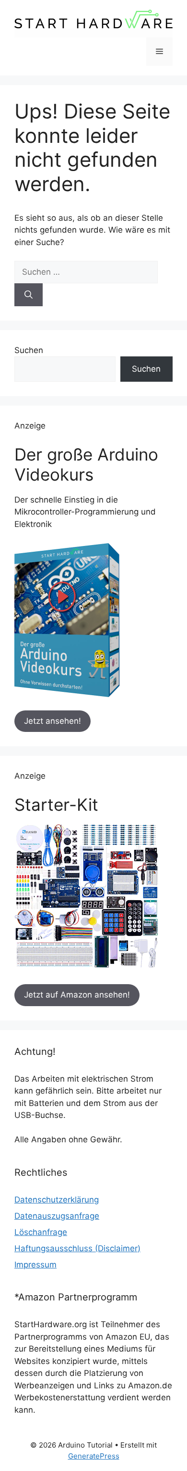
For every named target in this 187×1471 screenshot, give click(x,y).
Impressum (35, 1264)
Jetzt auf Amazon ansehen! (77, 994)
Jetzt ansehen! (52, 721)
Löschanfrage (40, 1232)
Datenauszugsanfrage (56, 1216)
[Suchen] (28, 294)
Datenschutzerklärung (56, 1199)
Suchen (28, 350)
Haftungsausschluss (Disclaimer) (77, 1248)
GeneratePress (93, 1455)
